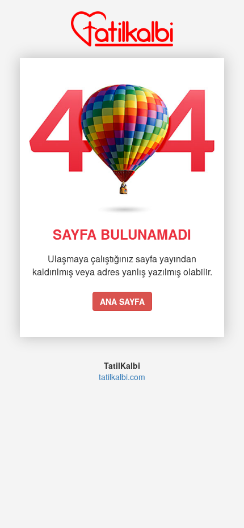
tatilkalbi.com (122, 376)
